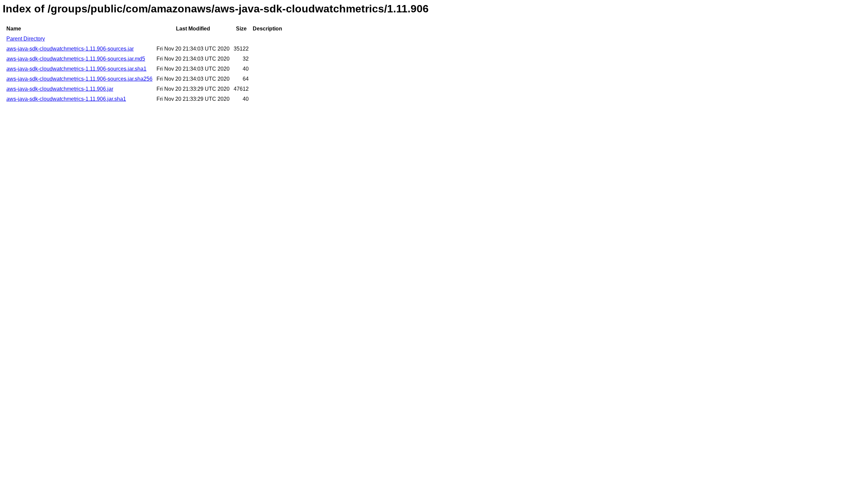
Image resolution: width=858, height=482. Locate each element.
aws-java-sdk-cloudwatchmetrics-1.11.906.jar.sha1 (66, 99)
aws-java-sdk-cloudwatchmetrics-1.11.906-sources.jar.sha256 (79, 79)
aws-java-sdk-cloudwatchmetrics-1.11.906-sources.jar (70, 49)
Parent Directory (25, 39)
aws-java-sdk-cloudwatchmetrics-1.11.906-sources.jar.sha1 (76, 69)
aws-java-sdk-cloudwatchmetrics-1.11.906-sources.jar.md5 (75, 59)
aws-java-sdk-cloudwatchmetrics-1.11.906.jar (59, 89)
